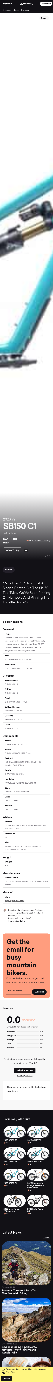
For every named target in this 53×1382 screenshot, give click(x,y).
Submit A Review (25, 1070)
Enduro (8, 569)
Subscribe (46, 4)
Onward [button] (6, 1378)
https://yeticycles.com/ (14, 901)
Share (43, 18)
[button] (11, 1372)
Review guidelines (24, 1076)
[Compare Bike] (26, 550)
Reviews (25, 10)
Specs (16, 10)
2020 (7, 519)
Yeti (14, 519)
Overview (7, 10)
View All (46, 1238)
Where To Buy (12, 550)
